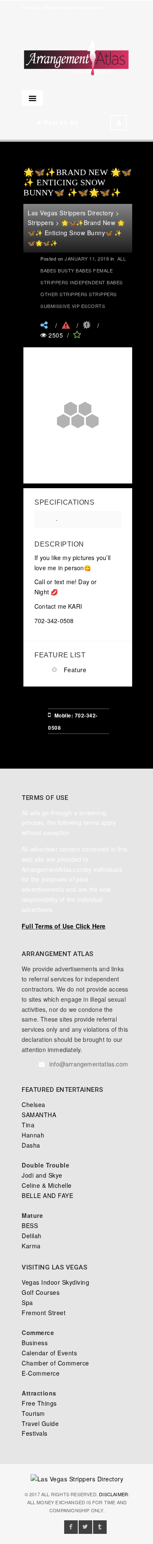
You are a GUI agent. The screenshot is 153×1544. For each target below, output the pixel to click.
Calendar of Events (49, 1353)
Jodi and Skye (42, 1175)
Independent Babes (96, 282)
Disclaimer (113, 1494)
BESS (30, 1225)
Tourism (33, 1413)
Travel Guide (40, 1423)
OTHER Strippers (64, 294)
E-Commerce (41, 1373)
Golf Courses (41, 1292)
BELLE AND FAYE (47, 1195)
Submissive (55, 305)
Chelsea (33, 1104)
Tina (28, 1125)
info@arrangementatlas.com (73, 7)
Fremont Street (43, 1312)
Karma (31, 1246)
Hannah (33, 1135)
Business (35, 1342)
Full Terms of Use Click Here (64, 926)
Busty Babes (75, 270)
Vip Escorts (88, 305)
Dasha (31, 1145)
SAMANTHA (39, 1114)
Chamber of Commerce (55, 1363)
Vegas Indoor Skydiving (55, 1282)
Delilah (32, 1235)
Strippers (103, 294)
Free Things (39, 1403)
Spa (27, 1302)
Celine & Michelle (47, 1185)
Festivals (35, 1433)
